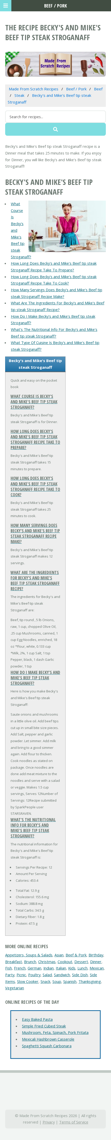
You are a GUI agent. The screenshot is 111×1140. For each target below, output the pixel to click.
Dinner (95, 961)
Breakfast (13, 961)
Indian (48, 968)
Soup (56, 981)
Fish (8, 968)
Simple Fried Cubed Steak (44, 1025)
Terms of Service (73, 1122)
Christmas (47, 961)
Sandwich (62, 974)
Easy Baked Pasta (37, 1019)
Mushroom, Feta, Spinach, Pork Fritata (55, 1032)
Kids (71, 968)
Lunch (82, 968)
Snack (45, 981)
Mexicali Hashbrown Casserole (48, 1039)
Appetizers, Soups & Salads (28, 954)
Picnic (21, 974)
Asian (59, 954)
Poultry (34, 974)
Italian (61, 968)
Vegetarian (14, 987)
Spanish (69, 981)
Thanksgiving (89, 981)
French (20, 968)
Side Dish (80, 974)
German (34, 968)
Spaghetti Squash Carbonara (47, 1045)
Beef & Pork (76, 954)
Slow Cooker (27, 981)
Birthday (96, 954)
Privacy (49, 1122)
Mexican (97, 968)
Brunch (30, 961)
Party (9, 974)
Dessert (81, 961)
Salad (47, 974)
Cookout (65, 961)
